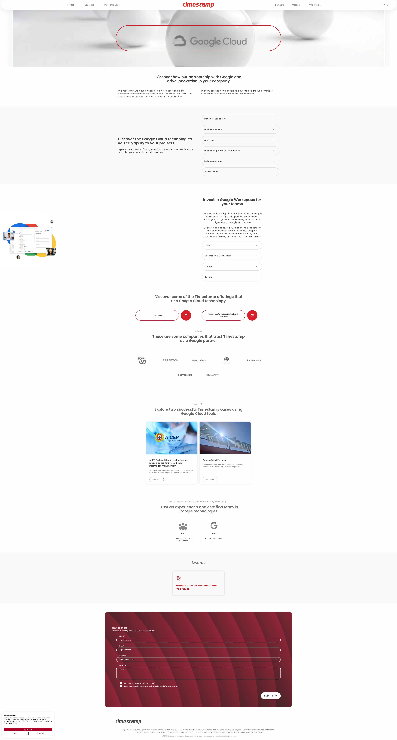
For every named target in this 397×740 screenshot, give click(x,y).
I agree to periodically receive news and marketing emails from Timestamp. (150, 686)
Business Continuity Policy (190, 732)
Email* (121, 646)
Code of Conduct (212, 730)
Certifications (174, 732)
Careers (296, 4)
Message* (123, 665)
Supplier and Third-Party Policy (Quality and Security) (218, 732)
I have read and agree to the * (139, 683)
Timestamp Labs (111, 4)
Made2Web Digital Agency (225, 736)
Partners (279, 4)
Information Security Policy (195, 730)
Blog (123, 730)
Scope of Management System (230, 730)
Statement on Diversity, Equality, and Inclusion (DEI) (151, 732)
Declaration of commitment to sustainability (258, 730)
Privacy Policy (149, 683)
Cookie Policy (180, 730)
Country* (122, 656)
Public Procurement (133, 730)
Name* (121, 636)
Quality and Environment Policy (152, 730)
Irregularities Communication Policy (250, 732)
